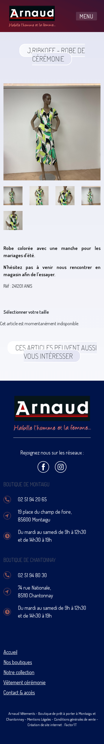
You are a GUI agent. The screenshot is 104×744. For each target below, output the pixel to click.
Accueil (10, 652)
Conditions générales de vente (75, 719)
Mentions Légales (39, 719)
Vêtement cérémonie (24, 682)
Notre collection (18, 672)
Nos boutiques (17, 662)
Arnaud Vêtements (21, 713)
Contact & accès (19, 692)
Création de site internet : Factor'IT (52, 724)
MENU (86, 16)
